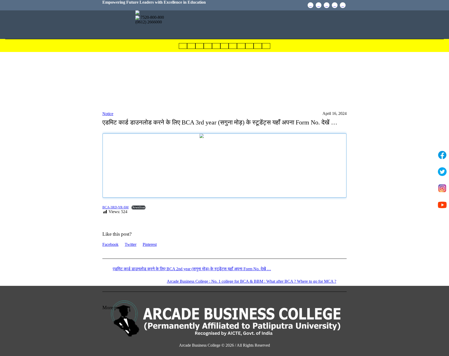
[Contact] (241, 46)
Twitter (130, 244)
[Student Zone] (233, 46)
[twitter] (343, 5)
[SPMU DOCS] (216, 46)
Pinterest (150, 244)
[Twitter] (442, 172)
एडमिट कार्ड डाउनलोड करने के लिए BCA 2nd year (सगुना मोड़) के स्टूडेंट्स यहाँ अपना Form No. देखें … (192, 269)
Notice (107, 113)
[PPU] (326, 5)
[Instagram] (442, 188)
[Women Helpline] (258, 46)
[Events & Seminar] (224, 46)
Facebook (110, 244)
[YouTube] (318, 5)
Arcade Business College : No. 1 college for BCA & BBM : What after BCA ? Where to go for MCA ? (251, 281)
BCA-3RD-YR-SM (115, 207)
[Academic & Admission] (199, 46)
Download (138, 207)
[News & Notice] (208, 46)
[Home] (183, 46)
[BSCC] (266, 46)
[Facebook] (310, 5)
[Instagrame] (335, 5)
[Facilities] (249, 46)
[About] (191, 46)
